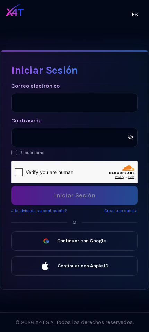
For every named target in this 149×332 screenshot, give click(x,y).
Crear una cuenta (121, 210)
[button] (83, 13)
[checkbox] (14, 152)
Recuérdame (32, 152)
